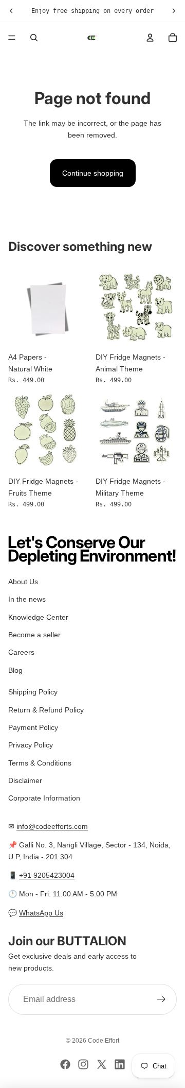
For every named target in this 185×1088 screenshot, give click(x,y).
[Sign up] (161, 999)
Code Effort (103, 1040)
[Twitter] (102, 1064)
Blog (15, 670)
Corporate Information (44, 798)
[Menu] (12, 37)
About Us (23, 581)
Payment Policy (33, 727)
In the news (27, 599)
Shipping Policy (33, 692)
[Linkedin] (120, 1064)
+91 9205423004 (47, 875)
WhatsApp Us (41, 913)
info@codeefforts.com (52, 826)
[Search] (34, 37)
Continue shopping (92, 173)
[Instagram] (83, 1064)
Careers (21, 653)
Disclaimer (25, 780)
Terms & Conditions (39, 763)
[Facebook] (65, 1064)
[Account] (150, 37)
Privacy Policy (30, 745)
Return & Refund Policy (46, 710)
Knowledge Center (38, 617)
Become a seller (34, 635)
